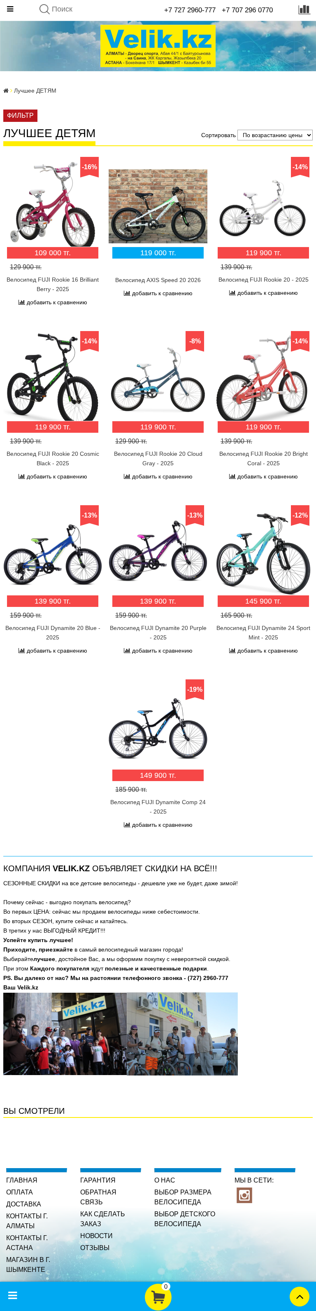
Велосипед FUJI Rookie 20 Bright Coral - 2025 (263, 458)
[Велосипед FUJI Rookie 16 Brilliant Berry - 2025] (52, 206)
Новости (96, 1235)
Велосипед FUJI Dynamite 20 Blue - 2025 (52, 633)
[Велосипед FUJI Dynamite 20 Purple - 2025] (158, 554)
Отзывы (94, 1247)
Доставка (23, 1204)
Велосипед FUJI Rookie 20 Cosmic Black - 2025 (53, 458)
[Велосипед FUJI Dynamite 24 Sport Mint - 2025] (263, 554)
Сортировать (218, 135)
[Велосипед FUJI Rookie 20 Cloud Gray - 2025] (158, 380)
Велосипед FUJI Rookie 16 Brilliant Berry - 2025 (53, 284)
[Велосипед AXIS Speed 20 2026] (158, 206)
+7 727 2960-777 (190, 10)
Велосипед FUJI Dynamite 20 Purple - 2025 (158, 633)
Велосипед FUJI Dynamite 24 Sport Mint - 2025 (263, 633)
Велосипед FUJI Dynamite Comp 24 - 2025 (158, 807)
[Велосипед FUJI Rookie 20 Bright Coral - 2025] (263, 380)
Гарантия (98, 1180)
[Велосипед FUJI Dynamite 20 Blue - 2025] (52, 554)
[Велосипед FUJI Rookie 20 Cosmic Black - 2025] (52, 380)
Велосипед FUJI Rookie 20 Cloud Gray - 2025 (158, 458)
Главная (21, 1180)
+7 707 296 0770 (247, 10)
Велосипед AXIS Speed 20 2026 (158, 280)
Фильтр (20, 115)
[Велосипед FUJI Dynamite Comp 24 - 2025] (158, 728)
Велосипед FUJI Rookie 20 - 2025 (263, 279)
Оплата (19, 1192)
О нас (164, 1180)
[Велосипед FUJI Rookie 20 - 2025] (263, 206)
